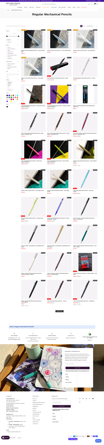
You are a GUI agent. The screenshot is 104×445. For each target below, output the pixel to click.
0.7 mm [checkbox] (15, 74)
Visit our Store (36, 416)
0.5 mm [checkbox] (10, 74)
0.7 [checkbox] (12, 74)
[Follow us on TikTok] (79, 402)
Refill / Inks (31, 7)
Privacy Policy (36, 421)
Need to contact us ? (71, 337)
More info (90, 340)
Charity (69, 7)
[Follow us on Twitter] (83, 398)
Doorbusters (84, 7)
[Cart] (94, 4)
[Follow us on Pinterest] (89, 398)
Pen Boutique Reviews (37, 404)
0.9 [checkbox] (17, 74)
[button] (89, 4)
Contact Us (35, 423)
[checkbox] (7, 95)
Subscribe (62, 406)
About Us (35, 398)
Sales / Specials (62, 7)
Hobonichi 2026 (45, 7)
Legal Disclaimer (36, 414)
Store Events (54, 7)
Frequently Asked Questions (39, 402)
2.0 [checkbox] (7, 76)
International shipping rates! (14, 339)
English (99, 1)
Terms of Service (36, 419)
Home (8, 10)
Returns (34, 410)
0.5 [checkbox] (7, 74)
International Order (37, 412)
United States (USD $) (90, 1)
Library (74, 7)
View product (33, 40)
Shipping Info (35, 406)
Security (34, 408)
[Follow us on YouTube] (93, 398)
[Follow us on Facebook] (79, 398)
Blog (78, 7)
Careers (34, 400)
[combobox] (54, 4)
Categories (19, 7)
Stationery (38, 7)
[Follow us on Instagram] (86, 398)
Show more (59, 311)
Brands (25, 7)
